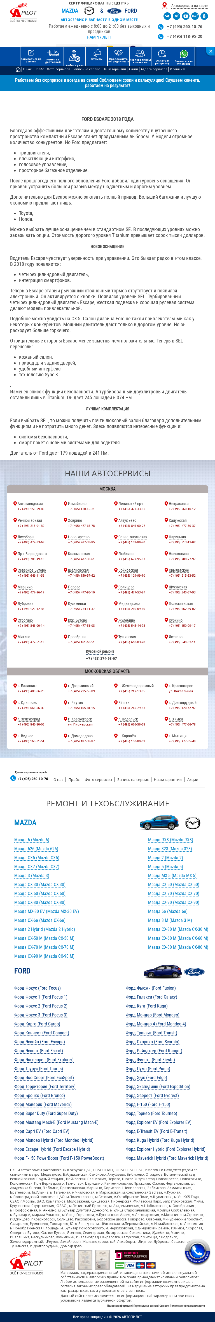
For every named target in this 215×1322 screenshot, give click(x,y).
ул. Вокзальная (181, 691)
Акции (192, 779)
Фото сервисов (98, 779)
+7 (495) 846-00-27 (131, 525)
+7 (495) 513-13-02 (182, 542)
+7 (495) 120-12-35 (31, 609)
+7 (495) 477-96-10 (81, 592)
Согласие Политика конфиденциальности (182, 1305)
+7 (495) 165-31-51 (31, 741)
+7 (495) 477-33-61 (81, 559)
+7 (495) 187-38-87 (81, 741)
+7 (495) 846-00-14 (31, 625)
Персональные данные (146, 1305)
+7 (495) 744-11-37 (81, 609)
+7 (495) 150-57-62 (81, 575)
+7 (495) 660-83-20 (131, 642)
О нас (58, 779)
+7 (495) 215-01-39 (31, 525)
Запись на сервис (133, 779)
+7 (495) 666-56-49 (31, 708)
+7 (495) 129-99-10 (131, 575)
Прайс (74, 779)
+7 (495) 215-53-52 (182, 575)
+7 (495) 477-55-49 (182, 741)
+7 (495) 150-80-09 (131, 741)
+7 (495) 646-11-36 (31, 575)
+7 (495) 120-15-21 (81, 509)
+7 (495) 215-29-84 (131, 708)
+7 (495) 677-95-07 (131, 559)
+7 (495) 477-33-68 (31, 542)
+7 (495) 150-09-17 (182, 625)
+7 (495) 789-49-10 (31, 559)
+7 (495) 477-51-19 (31, 642)
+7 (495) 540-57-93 (182, 592)
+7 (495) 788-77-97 (182, 559)
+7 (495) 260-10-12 (182, 509)
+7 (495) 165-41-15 (81, 708)
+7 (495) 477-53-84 (131, 592)
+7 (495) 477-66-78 (81, 525)
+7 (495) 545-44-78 (131, 625)
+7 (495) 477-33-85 (81, 542)
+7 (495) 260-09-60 (131, 609)
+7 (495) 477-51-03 (81, 625)
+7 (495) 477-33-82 (131, 509)
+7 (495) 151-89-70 (131, 542)
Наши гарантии (168, 779)
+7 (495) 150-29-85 (31, 509)
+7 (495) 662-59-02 (182, 609)
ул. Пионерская (80, 724)
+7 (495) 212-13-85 (131, 691)
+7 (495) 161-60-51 (81, 642)
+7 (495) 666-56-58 (131, 724)
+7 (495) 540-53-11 (182, 642)
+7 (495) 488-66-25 (31, 691)
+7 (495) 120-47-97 (182, 708)
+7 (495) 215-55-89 (81, 691)
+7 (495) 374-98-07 (101, 658)
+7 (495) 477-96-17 (31, 592)
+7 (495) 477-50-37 (182, 525)
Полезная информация (119, 1305)
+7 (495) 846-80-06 (31, 724)
